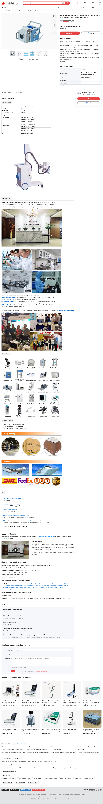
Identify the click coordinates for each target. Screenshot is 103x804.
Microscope (4, 747)
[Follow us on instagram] (94, 789)
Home (3, 11)
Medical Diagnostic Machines (57, 768)
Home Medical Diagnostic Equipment (75, 768)
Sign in (99, 4)
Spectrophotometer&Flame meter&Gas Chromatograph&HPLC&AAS (17, 752)
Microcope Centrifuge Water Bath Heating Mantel (22, 584)
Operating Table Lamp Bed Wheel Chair (28, 587)
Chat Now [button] (92, 33)
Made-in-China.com (45, 796)
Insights (83, 794)
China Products (28, 794)
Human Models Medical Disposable (22, 589)
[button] (63, 3)
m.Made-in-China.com (55, 796)
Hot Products (21, 794)
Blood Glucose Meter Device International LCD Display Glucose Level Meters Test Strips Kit (91, 702)
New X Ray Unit (77, 778)
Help (75, 7)
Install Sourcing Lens (39, 789)
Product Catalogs (23, 743)
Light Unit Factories (37, 778)
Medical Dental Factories (51, 778)
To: (9, 654)
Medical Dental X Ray (8, 782)
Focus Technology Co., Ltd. (41, 798)
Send (13, 671)
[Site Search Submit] (67, 3)
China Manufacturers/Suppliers (39, 794)
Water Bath (54, 747)
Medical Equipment (20, 11)
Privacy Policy (74, 798)
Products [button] (25, 3)
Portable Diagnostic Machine (9, 771)
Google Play (14, 789)
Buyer (67, 7)
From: (8, 650)
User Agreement (59, 798)
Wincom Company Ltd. (68, 20)
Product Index (77, 794)
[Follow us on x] (92, 789)
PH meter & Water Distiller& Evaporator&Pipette (88, 752)
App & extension (83, 7)
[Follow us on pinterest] (98, 789)
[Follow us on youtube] (96, 789)
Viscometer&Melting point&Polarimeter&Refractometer (39, 752)
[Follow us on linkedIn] (100, 789)
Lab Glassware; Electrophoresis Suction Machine (54, 585)
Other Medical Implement (25, 768)
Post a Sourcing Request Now (43, 671)
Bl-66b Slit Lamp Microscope (69, 729)
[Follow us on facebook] (90, 789)
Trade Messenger (25, 789)
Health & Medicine (10, 11)
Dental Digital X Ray (20, 782)
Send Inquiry (69, 33)
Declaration (67, 798)
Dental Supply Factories (24, 778)
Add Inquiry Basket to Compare (29, 59)
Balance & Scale (80, 749)
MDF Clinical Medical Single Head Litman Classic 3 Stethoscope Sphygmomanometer (50, 702)
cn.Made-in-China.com (65, 796)
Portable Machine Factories (9, 778)
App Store (5, 789)
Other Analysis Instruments (40, 768)
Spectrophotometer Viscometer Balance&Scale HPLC (27, 585)
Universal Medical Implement (9, 768)
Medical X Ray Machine (65, 778)
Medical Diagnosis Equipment (33, 11)
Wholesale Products (51, 794)
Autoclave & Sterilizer (56, 749)
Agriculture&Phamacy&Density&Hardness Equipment (64, 752)
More (3, 785)
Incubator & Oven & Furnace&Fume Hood (36, 749)
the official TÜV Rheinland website (45, 536)
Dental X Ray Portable (89, 778)
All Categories (7, 7)
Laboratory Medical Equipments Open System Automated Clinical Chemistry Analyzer (51, 731)
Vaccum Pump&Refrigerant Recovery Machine (12, 749)
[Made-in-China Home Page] (10, 3)
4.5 (84, 94)
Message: (7, 658)
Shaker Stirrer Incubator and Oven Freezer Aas (46, 584)
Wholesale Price (60, 794)
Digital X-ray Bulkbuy (33, 782)
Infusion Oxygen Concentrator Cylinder (48, 587)
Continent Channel (69, 794)
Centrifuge (29, 747)
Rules (100, 7)
